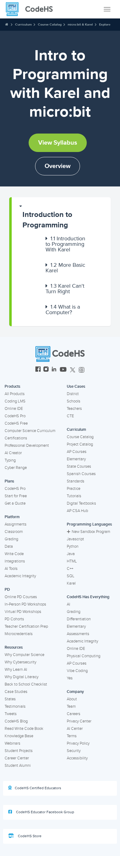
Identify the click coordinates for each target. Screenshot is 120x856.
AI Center (75, 728)
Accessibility (77, 758)
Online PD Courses (21, 596)
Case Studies (16, 691)
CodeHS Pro (15, 416)
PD (7, 589)
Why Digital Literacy (21, 676)
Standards (75, 481)
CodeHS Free (16, 423)
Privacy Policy (78, 743)
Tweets (11, 713)
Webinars (12, 743)
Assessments (78, 633)
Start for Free (16, 496)
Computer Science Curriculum (30, 430)
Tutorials (74, 496)
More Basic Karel (65, 268)
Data (9, 546)
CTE (70, 416)
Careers (73, 713)
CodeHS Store (29, 836)
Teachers (74, 408)
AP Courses (76, 451)
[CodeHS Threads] (81, 370)
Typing (10, 460)
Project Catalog (80, 444)
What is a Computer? (63, 309)
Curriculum (23, 24)
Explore (104, 24)
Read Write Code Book (24, 728)
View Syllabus (57, 142)
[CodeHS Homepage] (31, 9)
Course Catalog (50, 24)
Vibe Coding (77, 670)
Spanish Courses (81, 473)
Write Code (14, 553)
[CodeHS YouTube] (63, 370)
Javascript (75, 539)
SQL (70, 576)
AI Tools (11, 568)
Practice (73, 488)
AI (68, 604)
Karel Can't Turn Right (65, 288)
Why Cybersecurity (20, 662)
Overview (57, 166)
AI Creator (13, 452)
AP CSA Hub (77, 510)
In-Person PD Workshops (25, 604)
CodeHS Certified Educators (38, 788)
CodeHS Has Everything (88, 597)
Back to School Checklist (26, 684)
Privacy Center (79, 721)
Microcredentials (19, 633)
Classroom (14, 531)
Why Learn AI (16, 669)
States (10, 699)
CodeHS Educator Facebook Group (44, 812)
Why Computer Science (24, 654)
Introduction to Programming (47, 220)
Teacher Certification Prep (26, 626)
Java (71, 553)
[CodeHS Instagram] (46, 370)
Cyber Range (16, 467)
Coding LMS (15, 401)
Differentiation (79, 619)
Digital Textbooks (81, 503)
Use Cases (76, 386)
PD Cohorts (14, 619)
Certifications (16, 438)
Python (72, 546)
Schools (73, 401)
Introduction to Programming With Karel (65, 244)
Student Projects (19, 750)
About (72, 699)
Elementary (76, 459)
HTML (72, 561)
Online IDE (14, 408)
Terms (72, 736)
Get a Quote (15, 503)
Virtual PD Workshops (23, 611)
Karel (71, 583)
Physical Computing (83, 656)
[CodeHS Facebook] (38, 370)
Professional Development (27, 445)
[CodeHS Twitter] (73, 370)
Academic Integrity (20, 576)
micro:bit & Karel (80, 24)
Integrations (15, 561)
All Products (15, 393)
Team (71, 706)
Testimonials (15, 706)
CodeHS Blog (16, 721)
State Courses (79, 466)
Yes (70, 678)
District (73, 393)
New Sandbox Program (91, 531)
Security (74, 750)
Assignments (15, 524)
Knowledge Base (19, 736)
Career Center (17, 758)
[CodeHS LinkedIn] (54, 370)
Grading (11, 539)
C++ (70, 568)
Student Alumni (18, 765)
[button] (61, 217)
